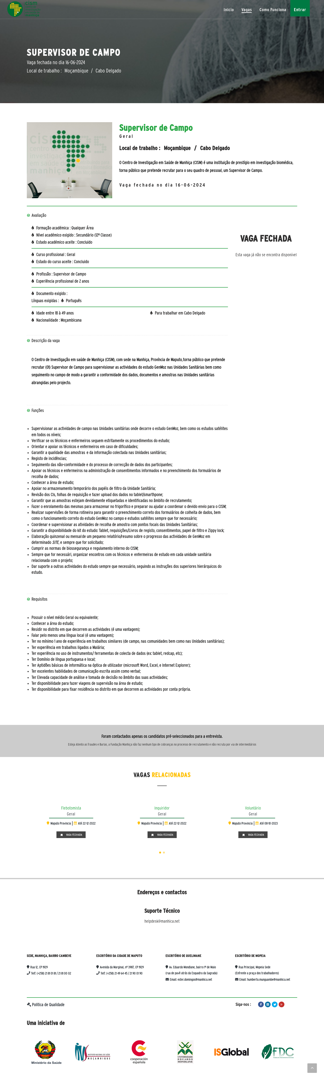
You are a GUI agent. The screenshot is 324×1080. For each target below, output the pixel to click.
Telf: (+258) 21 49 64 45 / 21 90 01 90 (121, 973)
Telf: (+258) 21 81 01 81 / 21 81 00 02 (50, 973)
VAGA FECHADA (80, 834)
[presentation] (22, 821)
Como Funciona (272, 9)
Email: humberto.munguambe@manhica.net (264, 979)
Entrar (300, 9)
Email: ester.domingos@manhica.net (190, 979)
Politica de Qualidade (48, 1004)
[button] (160, 852)
